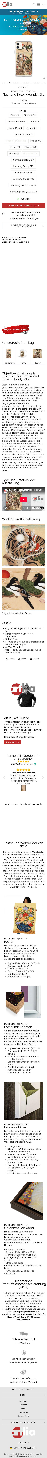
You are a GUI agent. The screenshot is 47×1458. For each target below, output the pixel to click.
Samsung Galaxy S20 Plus (23, 185)
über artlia (12, 742)
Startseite (22, 87)
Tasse (23, 363)
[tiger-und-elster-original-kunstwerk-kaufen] (23, 330)
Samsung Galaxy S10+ (23, 166)
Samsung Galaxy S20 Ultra (23, 191)
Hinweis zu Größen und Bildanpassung (23, 226)
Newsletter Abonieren (23, 1422)
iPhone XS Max (30, 153)
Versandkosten (30, 103)
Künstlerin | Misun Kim (23, 91)
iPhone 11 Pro (30, 115)
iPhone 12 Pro (32, 128)
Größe (23, 111)
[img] (23, 761)
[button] (4, 777)
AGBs (23, 1408)
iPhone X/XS (31, 147)
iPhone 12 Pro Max (23, 134)
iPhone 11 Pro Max (16, 121)
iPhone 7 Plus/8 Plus (16, 140)
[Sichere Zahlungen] (23, 1353)
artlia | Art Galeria (23, 1390)
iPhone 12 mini (15, 128)
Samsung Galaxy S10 (23, 160)
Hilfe (23, 1395)
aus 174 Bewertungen (22, 764)
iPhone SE (15, 147)
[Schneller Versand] (23, 1333)
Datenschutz (23, 1416)
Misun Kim (21, 633)
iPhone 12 (34, 121)
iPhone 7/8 (35, 140)
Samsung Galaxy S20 (23, 179)
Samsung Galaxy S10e (23, 172)
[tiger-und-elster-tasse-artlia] (23, 353)
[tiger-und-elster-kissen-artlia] (38, 353)
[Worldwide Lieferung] (23, 1372)
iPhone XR (14, 153)
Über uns (23, 1401)
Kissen (38, 363)
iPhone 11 (15, 115)
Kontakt (23, 1405)
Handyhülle (9, 363)
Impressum (24, 1412)
